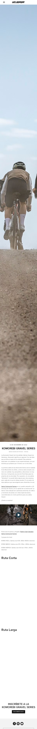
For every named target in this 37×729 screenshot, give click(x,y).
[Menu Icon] (4, 2)
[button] (18, 2)
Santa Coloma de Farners (9, 486)
